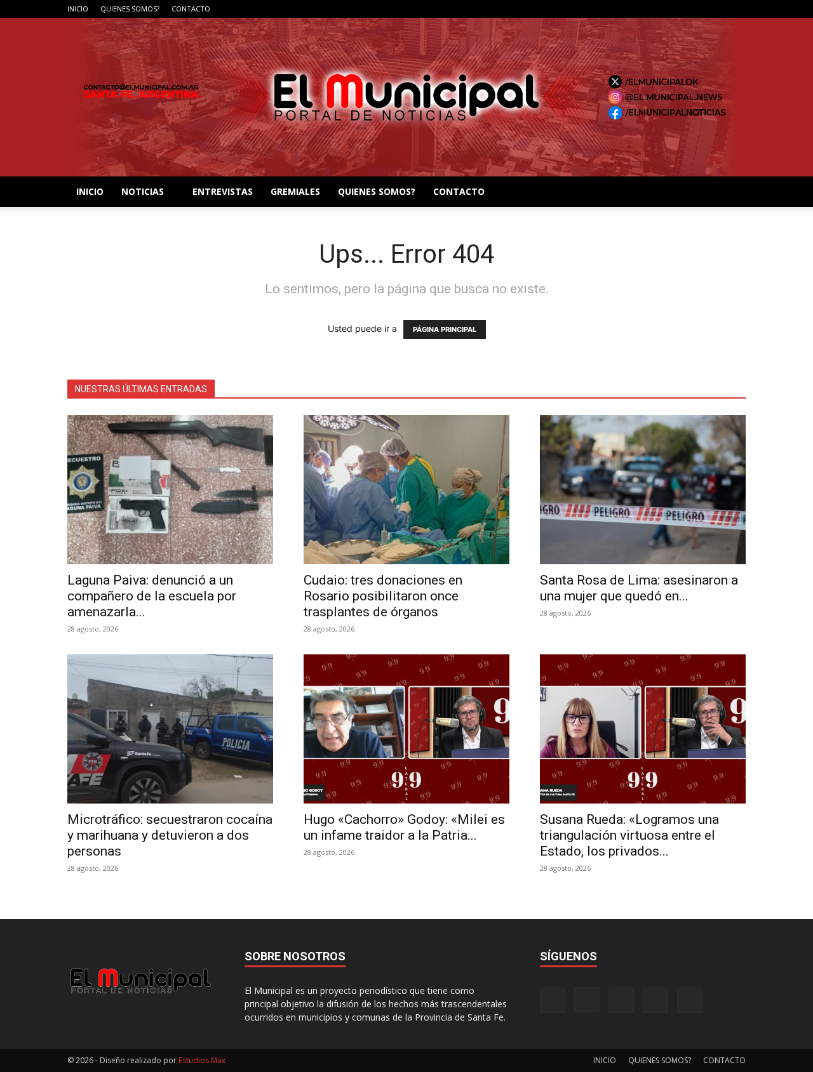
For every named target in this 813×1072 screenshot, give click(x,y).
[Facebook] (652, 9)
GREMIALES (295, 191)
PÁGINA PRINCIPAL (444, 329)
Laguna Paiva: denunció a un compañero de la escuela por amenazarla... (151, 595)
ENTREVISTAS (222, 191)
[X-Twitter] (715, 9)
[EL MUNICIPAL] (406, 97)
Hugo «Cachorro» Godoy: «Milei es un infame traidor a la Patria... (404, 827)
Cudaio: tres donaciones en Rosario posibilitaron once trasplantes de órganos (383, 595)
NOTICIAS (142, 191)
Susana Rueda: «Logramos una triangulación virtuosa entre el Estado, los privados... (629, 835)
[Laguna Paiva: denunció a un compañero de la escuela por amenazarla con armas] (170, 489)
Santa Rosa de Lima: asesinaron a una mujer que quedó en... (639, 588)
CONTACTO (190, 8)
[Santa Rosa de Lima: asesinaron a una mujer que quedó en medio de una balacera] (643, 489)
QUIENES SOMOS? (129, 8)
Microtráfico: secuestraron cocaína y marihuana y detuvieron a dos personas (169, 835)
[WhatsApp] (736, 9)
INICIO (77, 8)
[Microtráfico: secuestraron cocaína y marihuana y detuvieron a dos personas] (170, 729)
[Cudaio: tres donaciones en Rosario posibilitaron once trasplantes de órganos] (406, 489)
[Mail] (694, 9)
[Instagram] (673, 9)
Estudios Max (201, 1060)
